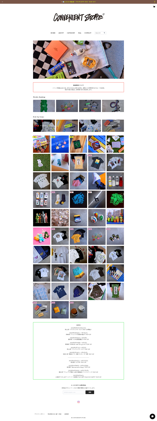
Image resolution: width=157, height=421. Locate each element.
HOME (53, 33)
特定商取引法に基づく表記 (54, 414)
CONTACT (87, 33)
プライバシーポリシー (40, 414)
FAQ (79, 33)
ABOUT (61, 33)
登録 (90, 392)
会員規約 (66, 414)
